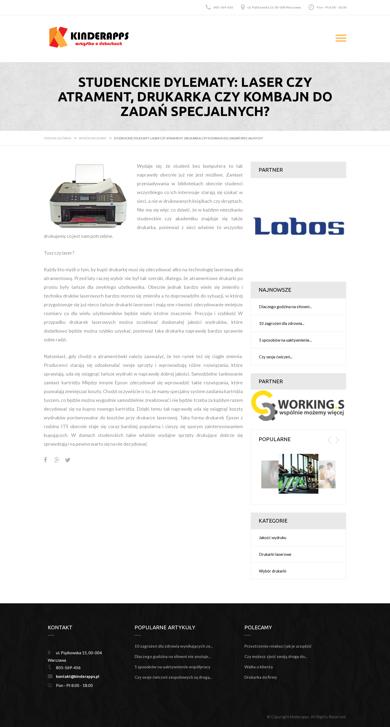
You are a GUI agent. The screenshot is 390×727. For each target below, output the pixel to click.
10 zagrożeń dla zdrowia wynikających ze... (174, 646)
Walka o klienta (258, 666)
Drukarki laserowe (275, 554)
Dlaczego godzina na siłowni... (285, 306)
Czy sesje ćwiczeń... (275, 356)
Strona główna (57, 138)
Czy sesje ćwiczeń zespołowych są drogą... (173, 677)
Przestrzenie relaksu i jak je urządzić (277, 646)
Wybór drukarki (92, 138)
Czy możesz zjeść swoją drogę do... (275, 656)
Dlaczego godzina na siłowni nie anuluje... (173, 656)
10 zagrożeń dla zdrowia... (281, 323)
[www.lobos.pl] (298, 225)
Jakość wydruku (272, 537)
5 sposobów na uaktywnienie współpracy (172, 666)
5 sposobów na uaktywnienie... (285, 340)
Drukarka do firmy (260, 677)
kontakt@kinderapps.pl (77, 676)
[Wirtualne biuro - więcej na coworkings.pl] (298, 405)
